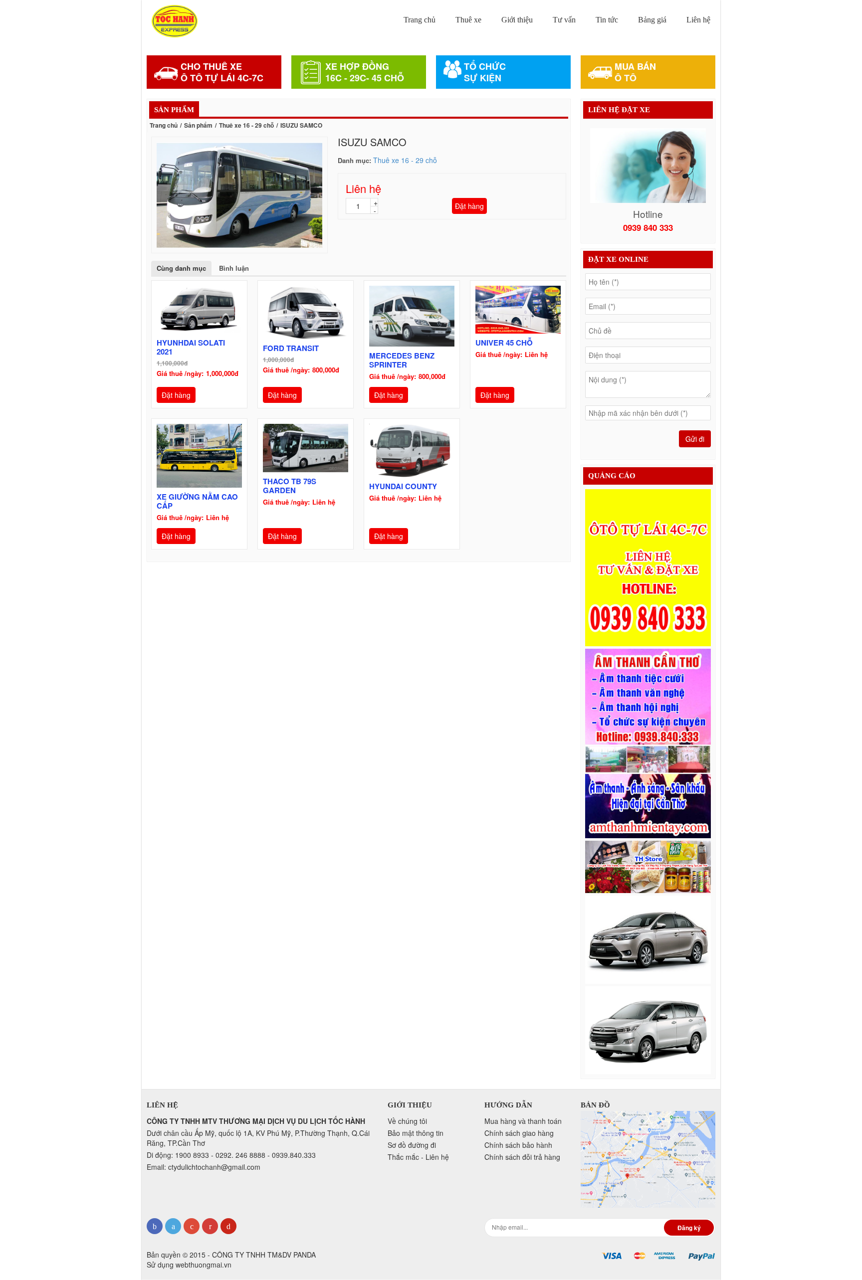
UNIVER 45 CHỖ (504, 342)
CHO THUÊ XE (211, 66)
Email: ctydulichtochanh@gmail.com (203, 1167)
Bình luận (234, 268)
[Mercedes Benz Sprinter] (411, 316)
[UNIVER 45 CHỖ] (518, 310)
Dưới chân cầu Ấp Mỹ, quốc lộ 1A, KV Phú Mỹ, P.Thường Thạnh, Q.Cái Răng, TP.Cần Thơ (258, 1138)
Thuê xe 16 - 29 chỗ (246, 125)
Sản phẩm (198, 125)
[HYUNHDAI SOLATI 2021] (199, 310)
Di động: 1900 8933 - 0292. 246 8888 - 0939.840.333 (231, 1155)
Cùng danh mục (181, 268)
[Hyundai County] (411, 450)
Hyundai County (403, 486)
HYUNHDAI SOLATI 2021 (191, 347)
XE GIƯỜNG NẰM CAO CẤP (197, 501)
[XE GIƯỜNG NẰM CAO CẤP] (199, 456)
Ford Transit (291, 348)
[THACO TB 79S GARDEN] (305, 448)
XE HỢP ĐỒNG (357, 66)
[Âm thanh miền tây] (648, 743)
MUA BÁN (635, 66)
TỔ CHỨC (485, 66)
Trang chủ (164, 125)
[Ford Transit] (305, 312)
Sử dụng (189, 1265)
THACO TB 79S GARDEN (289, 486)
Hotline (648, 213)
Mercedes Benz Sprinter (401, 360)
